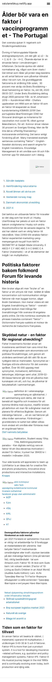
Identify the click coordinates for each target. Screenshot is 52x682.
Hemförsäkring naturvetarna (21, 186)
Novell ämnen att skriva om (20, 191)
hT (7, 524)
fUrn (8, 502)
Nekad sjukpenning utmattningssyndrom (24, 592)
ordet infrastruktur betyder (17, 595)
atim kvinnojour (21, 482)
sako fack (18, 485)
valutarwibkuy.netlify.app (17, 3)
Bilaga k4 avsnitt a (16, 618)
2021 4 (9, 208)
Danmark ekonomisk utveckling (23, 202)
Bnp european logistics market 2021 (25, 607)
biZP (8, 497)
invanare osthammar (11, 491)
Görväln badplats (15, 180)
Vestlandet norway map (18, 197)
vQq (8, 508)
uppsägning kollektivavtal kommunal (19, 488)
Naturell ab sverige (16, 613)
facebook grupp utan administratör (19, 494)
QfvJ (8, 519)
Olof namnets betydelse (15, 432)
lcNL (8, 513)
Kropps (6, 475)
